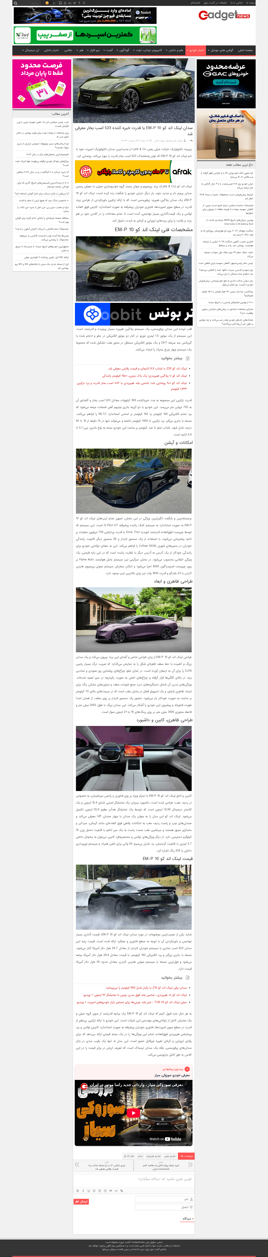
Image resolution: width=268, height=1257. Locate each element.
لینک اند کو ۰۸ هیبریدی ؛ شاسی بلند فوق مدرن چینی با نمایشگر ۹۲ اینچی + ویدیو (135, 995)
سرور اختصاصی (137, 1249)
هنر (81, 50)
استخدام (195, 3)
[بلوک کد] (116, 1190)
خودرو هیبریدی (154, 1156)
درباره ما (251, 3)
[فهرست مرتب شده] (99, 1190)
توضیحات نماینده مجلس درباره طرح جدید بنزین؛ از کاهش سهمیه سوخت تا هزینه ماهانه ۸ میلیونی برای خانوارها (227, 209)
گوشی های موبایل (222, 50)
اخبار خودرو (197, 50)
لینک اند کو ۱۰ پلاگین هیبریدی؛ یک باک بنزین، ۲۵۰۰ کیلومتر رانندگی (144, 376)
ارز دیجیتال (32, 50)
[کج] (83, 1190)
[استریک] (94, 1190)
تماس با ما (236, 3)
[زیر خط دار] (88, 1190)
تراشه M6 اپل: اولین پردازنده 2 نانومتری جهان (46, 257)
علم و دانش (176, 50)
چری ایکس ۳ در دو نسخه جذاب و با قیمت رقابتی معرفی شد (106, 1166)
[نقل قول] (110, 1190)
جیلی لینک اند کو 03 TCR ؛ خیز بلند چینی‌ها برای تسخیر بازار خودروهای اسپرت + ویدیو (132, 1002)
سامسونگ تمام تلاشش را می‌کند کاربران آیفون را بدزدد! (42, 229)
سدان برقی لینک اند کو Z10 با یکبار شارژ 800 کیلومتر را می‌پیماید (146, 988)
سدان (140, 1156)
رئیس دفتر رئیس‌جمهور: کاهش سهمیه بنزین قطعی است (225, 263)
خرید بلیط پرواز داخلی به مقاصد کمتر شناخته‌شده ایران (161, 1166)
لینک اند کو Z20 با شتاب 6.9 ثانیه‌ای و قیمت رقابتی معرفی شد (147, 368)
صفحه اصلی (245, 50)
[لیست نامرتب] (105, 1190)
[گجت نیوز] (224, 21)
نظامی (68, 50)
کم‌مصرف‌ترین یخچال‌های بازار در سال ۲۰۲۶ (47, 154)
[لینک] (121, 1190)
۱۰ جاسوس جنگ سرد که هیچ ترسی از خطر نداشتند (44, 200)
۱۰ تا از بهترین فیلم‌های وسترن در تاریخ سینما (231, 302)
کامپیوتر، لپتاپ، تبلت (149, 50)
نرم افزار (95, 50)
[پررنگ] (77, 1190)
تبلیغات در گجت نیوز (215, 3)
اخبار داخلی (51, 50)
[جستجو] (15, 3)
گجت (109, 50)
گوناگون (124, 50)
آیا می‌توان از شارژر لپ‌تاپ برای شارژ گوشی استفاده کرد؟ (42, 193)
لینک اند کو (129, 1156)
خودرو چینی (170, 1156)
